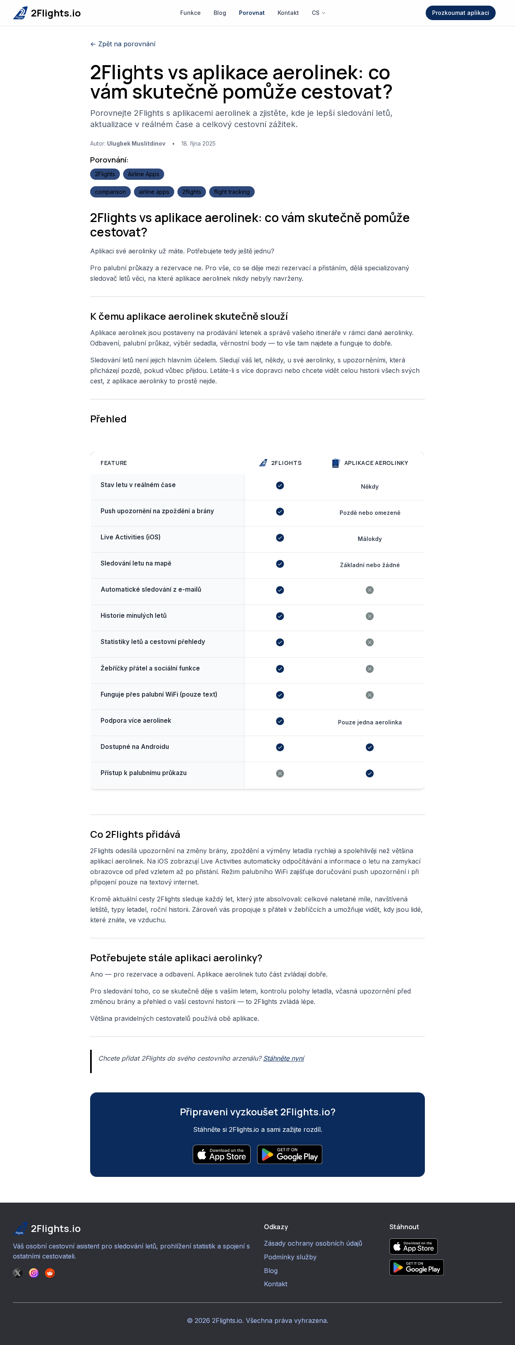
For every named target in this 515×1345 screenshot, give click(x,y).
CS (315, 12)
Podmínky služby (290, 1257)
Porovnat (252, 12)
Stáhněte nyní (283, 1058)
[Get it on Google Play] (445, 1267)
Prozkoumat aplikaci (460, 12)
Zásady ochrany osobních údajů (313, 1243)
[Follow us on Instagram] (34, 1273)
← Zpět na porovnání (122, 44)
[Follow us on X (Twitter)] (18, 1273)
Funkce (190, 12)
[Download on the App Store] (445, 1246)
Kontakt (288, 12)
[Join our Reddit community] (50, 1273)
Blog (220, 12)
